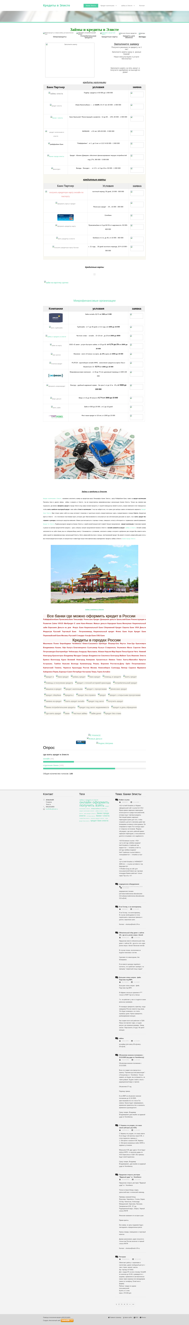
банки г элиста (102, 816)
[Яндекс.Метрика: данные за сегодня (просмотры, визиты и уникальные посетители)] (104, 743)
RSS (136, 1317)
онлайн (46, 759)
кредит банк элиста (99, 821)
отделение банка (51, 765)
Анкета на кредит (126, 62)
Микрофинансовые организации (95, 300)
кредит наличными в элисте (87, 811)
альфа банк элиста (85, 818)
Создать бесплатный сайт (51, 1320)
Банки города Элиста (128, 538)
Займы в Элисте (130, 528)
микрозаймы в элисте (99, 808)
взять (99, 805)
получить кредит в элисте (97, 818)
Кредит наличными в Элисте (52, 498)
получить (87, 805)
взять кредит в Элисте (90, 813)
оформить (101, 802)
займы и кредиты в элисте (89, 800)
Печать (143, 1317)
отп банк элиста (91, 816)
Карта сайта (128, 1317)
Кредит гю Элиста (48, 524)
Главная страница (115, 1317)
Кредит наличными (107, 5)
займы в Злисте (126, 5)
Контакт (142, 5)
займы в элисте (99, 811)
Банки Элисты (91, 5)
